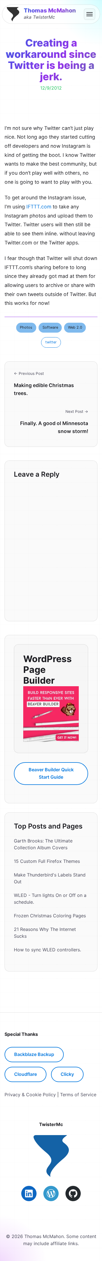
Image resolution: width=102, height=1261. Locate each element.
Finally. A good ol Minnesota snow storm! (54, 427)
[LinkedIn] (29, 1193)
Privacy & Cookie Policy (30, 1094)
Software (50, 327)
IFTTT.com (38, 207)
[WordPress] (51, 1193)
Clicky (67, 1074)
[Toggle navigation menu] (89, 14)
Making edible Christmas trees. (44, 389)
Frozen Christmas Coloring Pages (50, 915)
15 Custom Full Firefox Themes (47, 861)
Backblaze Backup (34, 1054)
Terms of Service (78, 1094)
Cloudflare (25, 1074)
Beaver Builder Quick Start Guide (51, 773)
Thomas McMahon (50, 10)
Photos (26, 327)
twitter (51, 342)
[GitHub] (73, 1193)
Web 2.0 (75, 327)
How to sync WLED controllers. (47, 949)
